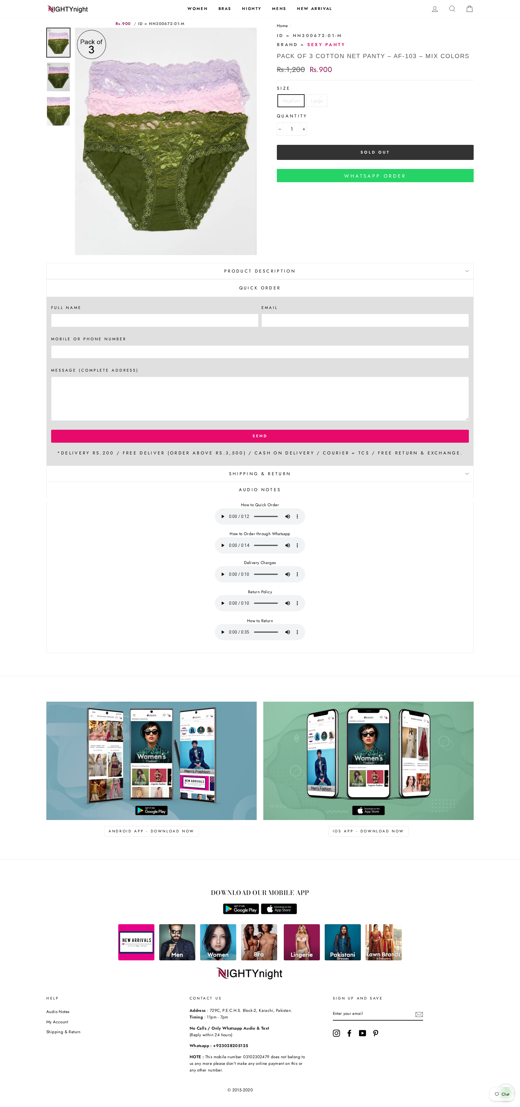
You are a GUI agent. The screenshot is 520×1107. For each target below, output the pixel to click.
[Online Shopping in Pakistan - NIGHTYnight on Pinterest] (375, 1033)
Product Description (260, 271)
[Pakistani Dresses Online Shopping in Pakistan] (343, 958)
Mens (279, 8)
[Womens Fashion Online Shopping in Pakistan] (218, 958)
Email (270, 307)
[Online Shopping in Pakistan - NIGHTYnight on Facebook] (349, 1033)
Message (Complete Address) (95, 370)
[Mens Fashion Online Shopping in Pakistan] (177, 958)
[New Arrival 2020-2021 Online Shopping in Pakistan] (136, 958)
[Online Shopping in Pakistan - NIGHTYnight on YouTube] (362, 1033)
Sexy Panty (326, 45)
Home (282, 26)
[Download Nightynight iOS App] (279, 912)
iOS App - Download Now (368, 831)
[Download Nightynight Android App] (241, 912)
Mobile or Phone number (88, 339)
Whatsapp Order (375, 176)
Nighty (252, 8)
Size (283, 88)
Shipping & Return (260, 474)
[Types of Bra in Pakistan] (259, 958)
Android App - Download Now (151, 831)
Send (260, 436)
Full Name (66, 307)
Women (197, 8)
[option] (166, 141)
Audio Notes (57, 1012)
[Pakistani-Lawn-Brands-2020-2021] (384, 958)
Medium (291, 100)
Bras (224, 8)
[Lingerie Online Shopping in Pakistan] (302, 958)
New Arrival (315, 8)
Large (317, 100)
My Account (57, 1022)
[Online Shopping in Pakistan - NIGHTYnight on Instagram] (336, 1033)
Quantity (292, 116)
